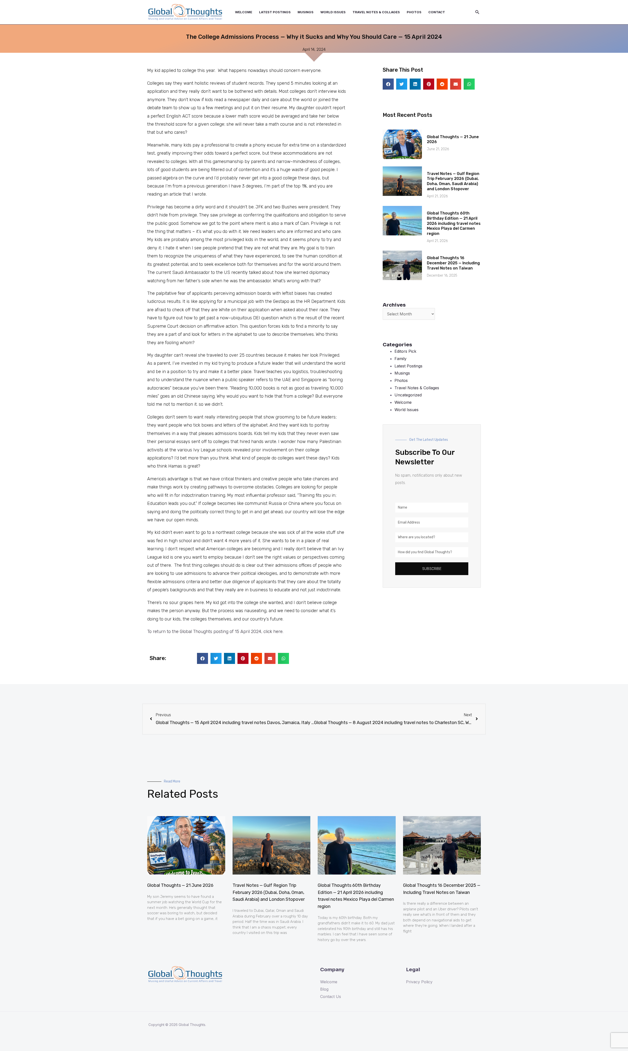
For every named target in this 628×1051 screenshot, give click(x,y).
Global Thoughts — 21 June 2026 (180, 885)
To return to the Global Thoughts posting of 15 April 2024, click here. (215, 631)
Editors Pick (405, 351)
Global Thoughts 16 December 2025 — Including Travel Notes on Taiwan (453, 263)
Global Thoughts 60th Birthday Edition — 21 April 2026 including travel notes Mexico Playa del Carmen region (454, 223)
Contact (436, 12)
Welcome (243, 12)
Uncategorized (408, 394)
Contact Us (330, 996)
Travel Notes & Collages (376, 12)
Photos (414, 12)
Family (400, 358)
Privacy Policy (419, 981)
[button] (202, 658)
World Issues (333, 12)
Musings (306, 12)
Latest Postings (275, 12)
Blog (324, 989)
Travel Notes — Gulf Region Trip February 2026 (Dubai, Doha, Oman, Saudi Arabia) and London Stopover (453, 181)
